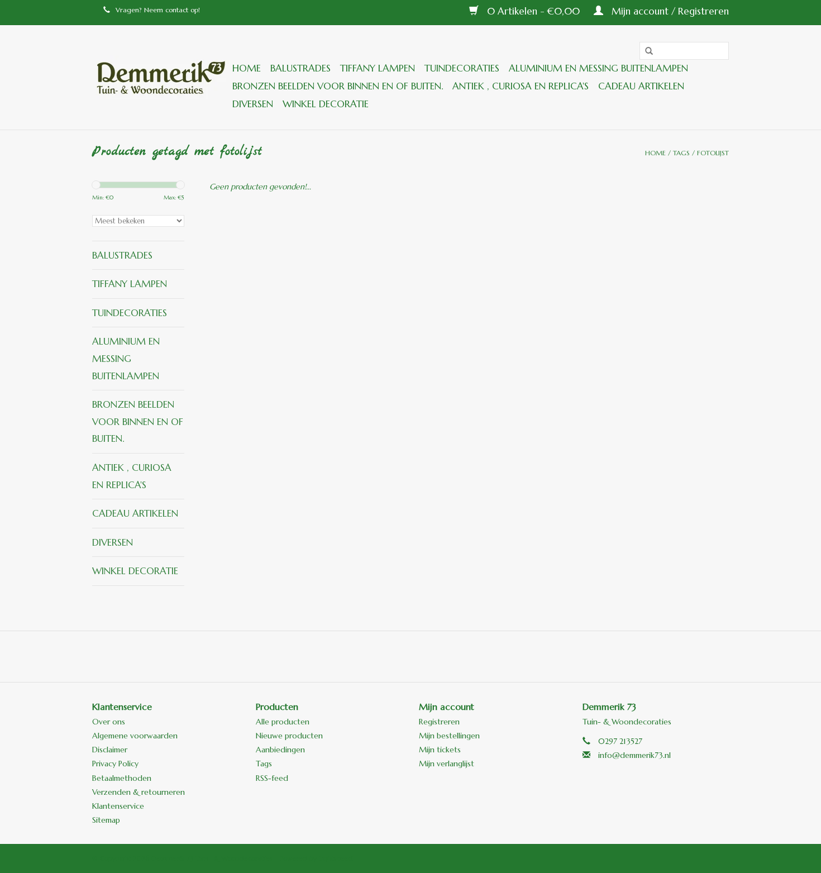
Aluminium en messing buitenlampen (598, 68)
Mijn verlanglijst (446, 763)
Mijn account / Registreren (669, 11)
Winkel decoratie (326, 104)
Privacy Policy (115, 763)
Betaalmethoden (121, 778)
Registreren (439, 722)
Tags (681, 153)
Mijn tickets (440, 750)
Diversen (252, 104)
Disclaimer (109, 750)
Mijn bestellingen (449, 736)
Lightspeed (336, 858)
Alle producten (282, 722)
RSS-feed (272, 778)
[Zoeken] (645, 51)
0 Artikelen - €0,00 (533, 11)
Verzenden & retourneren (138, 792)
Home (246, 68)
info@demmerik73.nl (634, 755)
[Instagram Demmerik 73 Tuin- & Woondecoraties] (471, 656)
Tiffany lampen (377, 68)
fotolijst (713, 153)
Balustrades (300, 68)
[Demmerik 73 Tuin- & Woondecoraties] (160, 77)
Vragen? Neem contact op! (158, 10)
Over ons (108, 722)
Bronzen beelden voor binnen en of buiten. (337, 86)
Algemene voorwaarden (135, 736)
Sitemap (106, 820)
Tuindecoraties (461, 68)
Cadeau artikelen (641, 86)
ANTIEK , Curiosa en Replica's (520, 86)
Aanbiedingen (280, 750)
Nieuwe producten (289, 736)
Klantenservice (118, 806)
